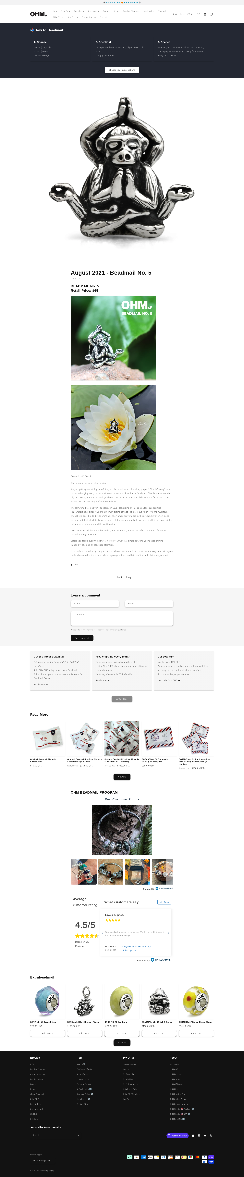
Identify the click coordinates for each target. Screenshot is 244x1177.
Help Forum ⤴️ (83, 1099)
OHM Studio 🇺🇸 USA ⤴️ (180, 1114)
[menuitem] (55, 11)
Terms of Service (84, 1084)
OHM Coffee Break (178, 1099)
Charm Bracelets (37, 1074)
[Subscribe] (78, 1135)
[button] (199, 14)
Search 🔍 (81, 1064)
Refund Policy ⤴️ (84, 1089)
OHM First (174, 1089)
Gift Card (34, 1119)
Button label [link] (122, 698)
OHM (37, 1170)
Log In (126, 1069)
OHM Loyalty (175, 1074)
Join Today (164, 902)
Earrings (34, 1084)
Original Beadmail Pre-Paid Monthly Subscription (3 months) (84, 760)
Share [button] (76, 564)
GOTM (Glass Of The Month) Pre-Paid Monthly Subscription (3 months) (194, 761)
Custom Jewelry (37, 1109)
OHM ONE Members (131, 1094)
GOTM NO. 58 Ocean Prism (43, 1022)
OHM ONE (34, 1099)
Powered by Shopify (47, 1170)
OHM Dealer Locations (179, 1104)
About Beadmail (37, 1094)
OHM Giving (175, 1079)
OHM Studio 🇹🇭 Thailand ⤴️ (182, 1109)
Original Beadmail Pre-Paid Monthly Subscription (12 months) (121, 760)
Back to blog (124, 577)
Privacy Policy (83, 1079)
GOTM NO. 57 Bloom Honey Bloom (195, 1022)
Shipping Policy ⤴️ (85, 1094)
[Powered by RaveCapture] (160, 960)
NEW (32, 1064)
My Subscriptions (130, 1084)
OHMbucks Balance (131, 1089)
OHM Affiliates (176, 1084)
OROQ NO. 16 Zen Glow (115, 1022)
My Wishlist (128, 1079)
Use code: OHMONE (167, 680)
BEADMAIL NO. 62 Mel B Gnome (157, 1022)
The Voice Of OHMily (85, 1069)
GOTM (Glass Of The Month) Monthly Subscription (155, 760)
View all (122, 776)
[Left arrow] (102, 933)
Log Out (126, 1099)
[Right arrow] (168, 933)
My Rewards (128, 1074)
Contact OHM (82, 1104)
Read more (39, 684)
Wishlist (33, 1114)
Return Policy (82, 1074)
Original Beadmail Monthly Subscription (43, 760)
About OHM (174, 1064)
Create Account (129, 1064)
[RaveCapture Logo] (164, 889)
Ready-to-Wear (36, 1079)
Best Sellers (35, 1104)
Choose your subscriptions (122, 70)
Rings (32, 1089)
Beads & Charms (37, 1069)
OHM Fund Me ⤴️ (177, 1119)
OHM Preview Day (177, 1094)
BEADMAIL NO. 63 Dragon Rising (83, 1022)
